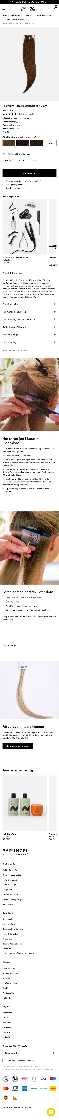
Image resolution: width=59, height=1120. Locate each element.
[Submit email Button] (53, 1053)
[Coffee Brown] (36, 143)
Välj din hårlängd (22, 153)
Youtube (6, 1032)
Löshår (28, 15)
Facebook (7, 1022)
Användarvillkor (37, 1069)
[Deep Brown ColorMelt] (22, 143)
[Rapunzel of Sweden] (29, 9)
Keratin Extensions (43, 15)
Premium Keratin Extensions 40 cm (18, 23)
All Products (16, 15)
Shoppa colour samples (17, 745)
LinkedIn (6, 1037)
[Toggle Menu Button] (4, 9)
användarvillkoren (30, 1060)
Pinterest (7, 1027)
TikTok (6, 1017)
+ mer (50, 142)
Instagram (7, 1012)
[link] (8, 161)
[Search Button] (48, 9)
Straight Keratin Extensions (15, 19)
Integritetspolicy (18, 1069)
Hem (5, 15)
